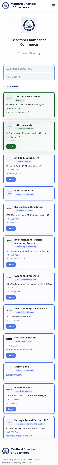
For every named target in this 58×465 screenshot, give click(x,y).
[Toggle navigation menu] (53, 5)
